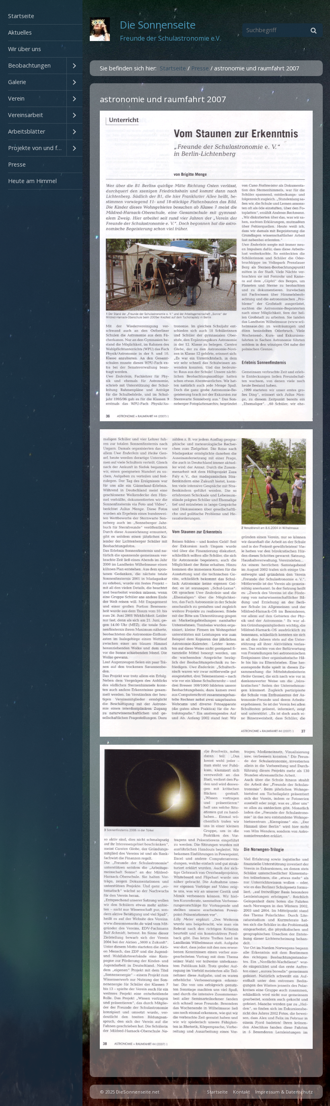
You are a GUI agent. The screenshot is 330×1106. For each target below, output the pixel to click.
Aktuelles (20, 32)
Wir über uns (24, 49)
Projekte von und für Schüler (37, 148)
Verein (16, 98)
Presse (17, 164)
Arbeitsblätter (26, 131)
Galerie (17, 82)
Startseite (21, 16)
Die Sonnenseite (158, 25)
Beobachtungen (29, 65)
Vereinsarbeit (25, 115)
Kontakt (241, 1092)
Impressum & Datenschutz (284, 1092)
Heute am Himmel (32, 181)
